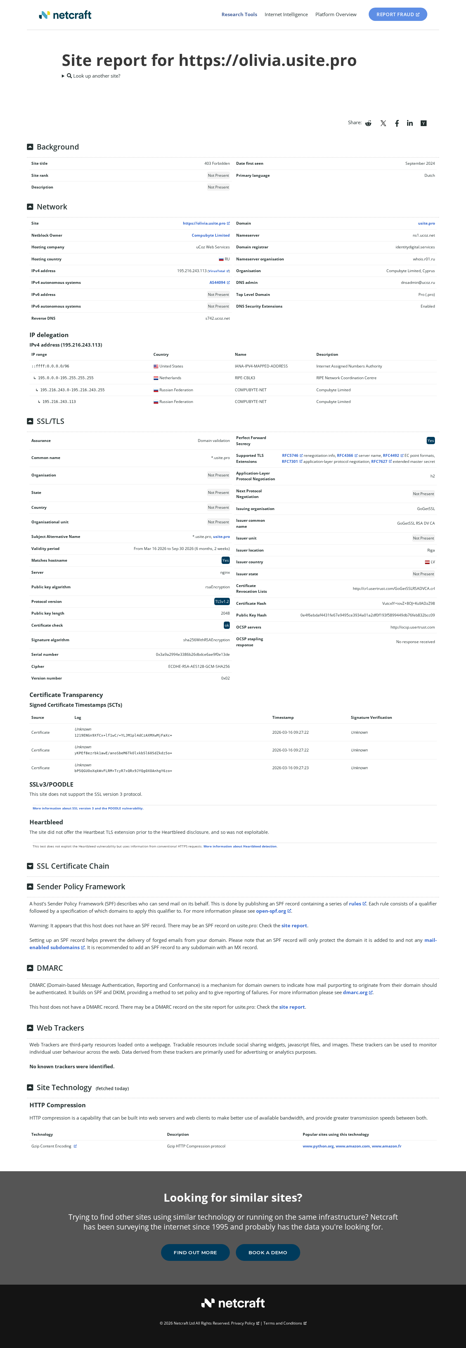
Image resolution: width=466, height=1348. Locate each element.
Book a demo (268, 1252)
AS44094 (217, 282)
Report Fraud (395, 14)
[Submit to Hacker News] (423, 122)
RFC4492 (391, 455)
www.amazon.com (353, 1146)
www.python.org (318, 1146)
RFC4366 (345, 455)
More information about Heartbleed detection (240, 846)
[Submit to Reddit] (368, 122)
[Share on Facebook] (397, 122)
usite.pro (426, 223)
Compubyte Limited (211, 235)
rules (355, 903)
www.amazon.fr (386, 1146)
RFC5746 (290, 455)
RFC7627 (379, 461)
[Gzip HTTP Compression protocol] (74, 1146)
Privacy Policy (243, 1323)
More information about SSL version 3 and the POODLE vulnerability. (88, 808)
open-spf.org (271, 911)
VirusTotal (217, 271)
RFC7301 (290, 461)
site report (294, 925)
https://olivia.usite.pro (204, 223)
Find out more (195, 1252)
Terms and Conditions (282, 1323)
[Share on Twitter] (383, 122)
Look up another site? (96, 76)
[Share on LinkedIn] (410, 122)
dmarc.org (355, 992)
